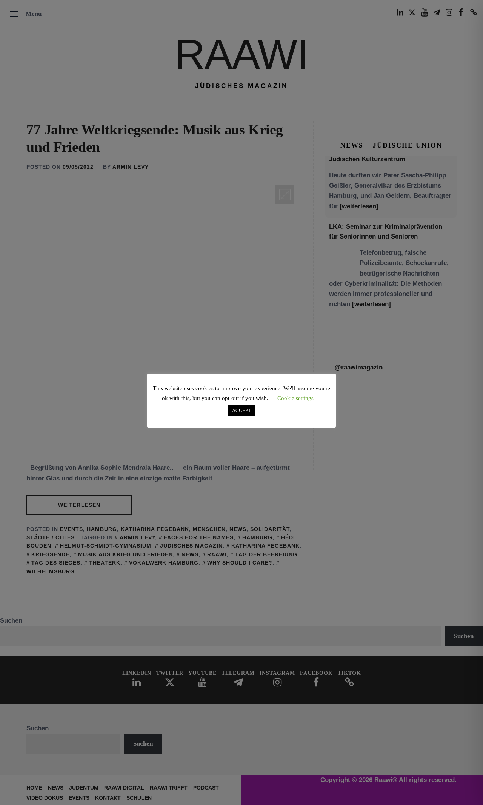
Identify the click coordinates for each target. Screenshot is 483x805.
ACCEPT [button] (241, 410)
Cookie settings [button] (295, 398)
